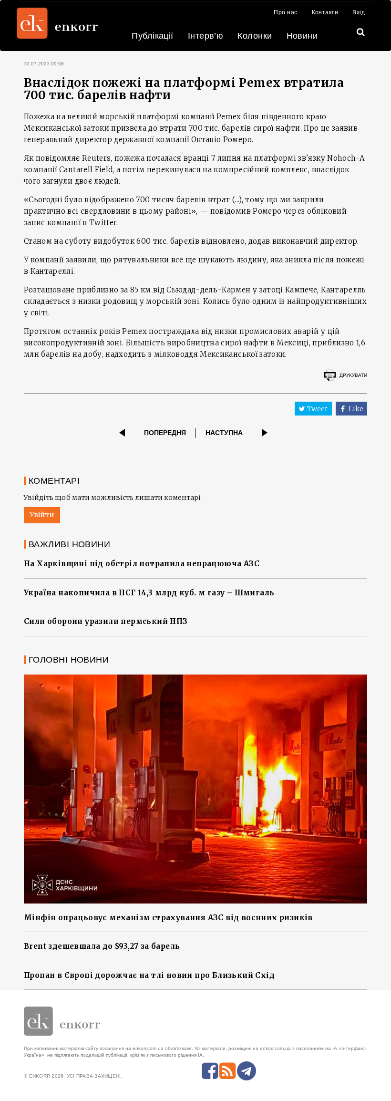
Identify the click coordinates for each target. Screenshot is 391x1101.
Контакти (325, 12)
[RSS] (227, 1071)
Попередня (165, 432)
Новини (302, 36)
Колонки (254, 36)
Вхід (358, 12)
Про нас (285, 12)
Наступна (224, 432)
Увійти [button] (42, 514)
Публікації (153, 36)
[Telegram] (246, 1071)
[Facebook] (210, 1071)
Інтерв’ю (206, 36)
